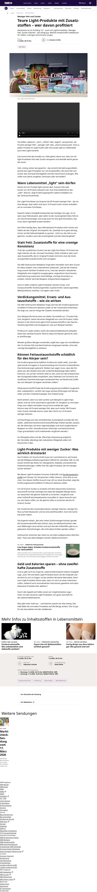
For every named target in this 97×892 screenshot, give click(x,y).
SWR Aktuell (4, 788)
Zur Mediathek (26, 705)
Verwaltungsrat (5, 864)
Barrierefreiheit (5, 820)
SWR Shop (3, 825)
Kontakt (3, 827)
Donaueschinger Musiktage (10, 852)
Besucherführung (6, 818)
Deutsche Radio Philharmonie (10, 855)
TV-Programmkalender (8, 836)
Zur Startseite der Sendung (30, 698)
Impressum (4, 890)
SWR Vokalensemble (7, 846)
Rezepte (46, 8)
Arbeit (29, 8)
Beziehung (37, 8)
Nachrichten (27, 3)
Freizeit (76, 8)
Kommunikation (6, 809)
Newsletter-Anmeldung (8, 834)
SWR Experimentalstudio (9, 848)
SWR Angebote (5, 786)
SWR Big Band (5, 843)
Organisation (4, 807)
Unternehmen (5, 804)
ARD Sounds (4, 878)
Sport (35, 3)
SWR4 (2, 797)
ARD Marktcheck (6, 880)
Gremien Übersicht (7, 859)
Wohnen (68, 8)
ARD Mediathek (5, 876)
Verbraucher (58, 8)
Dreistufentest (5, 866)
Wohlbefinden (86, 8)
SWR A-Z (3, 832)
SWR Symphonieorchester (9, 841)
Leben (49, 3)
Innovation (4, 813)
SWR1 (2, 793)
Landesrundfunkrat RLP (8, 871)
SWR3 (2, 795)
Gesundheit (20, 8)
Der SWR (3, 802)
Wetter (56, 3)
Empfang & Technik (7, 823)
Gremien (3, 857)
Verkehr (63, 3)
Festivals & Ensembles (8, 839)
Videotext (3, 830)
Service (2, 816)
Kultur (42, 3)
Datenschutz (4, 887)
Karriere (3, 811)
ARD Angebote (5, 873)
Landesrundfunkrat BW (8, 868)
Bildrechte (3, 885)
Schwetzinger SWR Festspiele (10, 850)
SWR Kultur (4, 790)
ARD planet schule (6, 883)
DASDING (3, 800)
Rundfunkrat (4, 862)
